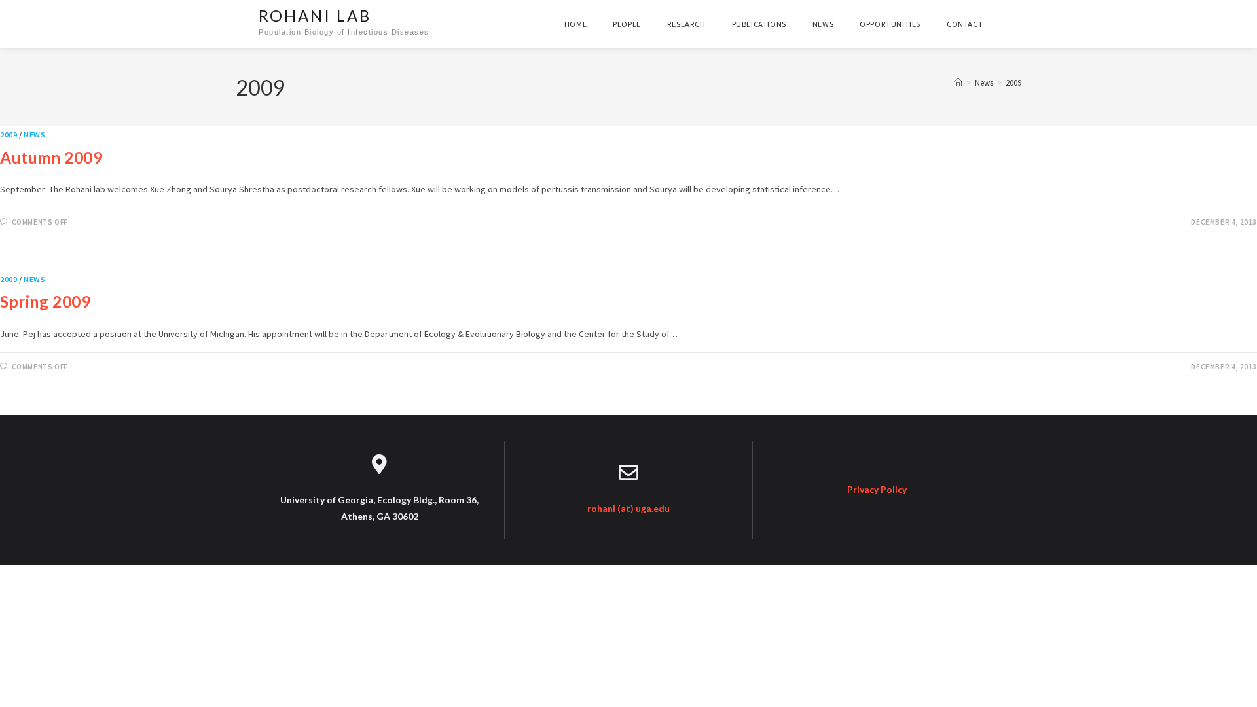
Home (575, 24)
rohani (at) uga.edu (628, 508)
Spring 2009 (45, 301)
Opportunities (890, 24)
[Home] (958, 82)
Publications (759, 24)
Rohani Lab (315, 15)
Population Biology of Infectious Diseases (344, 32)
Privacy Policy (877, 489)
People (627, 24)
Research (686, 24)
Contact (965, 24)
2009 (1013, 82)
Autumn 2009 (51, 157)
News (822, 24)
